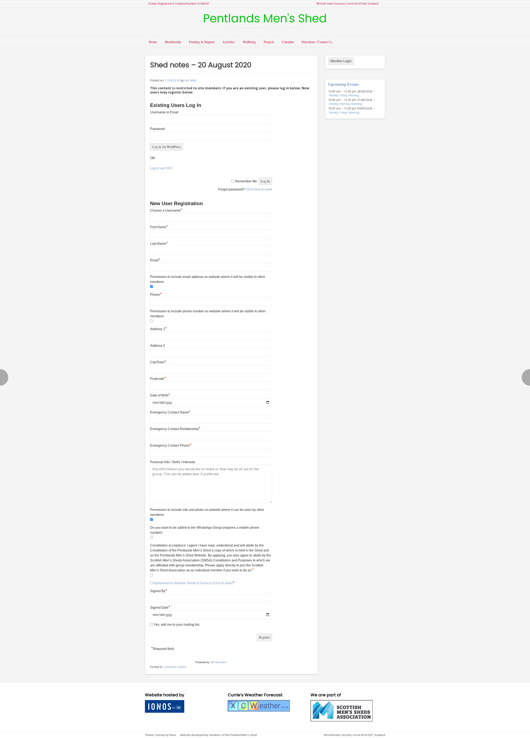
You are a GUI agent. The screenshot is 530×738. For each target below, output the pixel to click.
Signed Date (160, 607)
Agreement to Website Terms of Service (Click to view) (193, 583)
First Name (159, 227)
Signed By (158, 591)
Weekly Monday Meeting (345, 104)
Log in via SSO (161, 168)
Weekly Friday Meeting (344, 95)
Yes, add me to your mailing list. (176, 624)
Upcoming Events (343, 84)
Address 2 (157, 345)
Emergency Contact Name (170, 412)
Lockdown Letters (174, 667)
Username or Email (164, 112)
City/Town (158, 362)
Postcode (158, 379)
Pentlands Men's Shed (265, 18)
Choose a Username (166, 210)
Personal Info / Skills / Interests (172, 462)
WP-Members (218, 662)
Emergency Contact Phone (171, 445)
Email (155, 260)
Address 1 (158, 329)
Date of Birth (160, 395)
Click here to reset (259, 189)
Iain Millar (190, 80)
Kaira (172, 735)
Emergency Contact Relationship (175, 429)
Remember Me (246, 181)
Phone (156, 294)
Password (157, 129)
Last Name (159, 243)
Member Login (341, 61)
